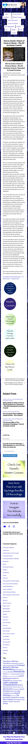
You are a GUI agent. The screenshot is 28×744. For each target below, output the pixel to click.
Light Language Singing (9, 592)
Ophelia (5, 614)
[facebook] (9, 526)
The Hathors (6, 644)
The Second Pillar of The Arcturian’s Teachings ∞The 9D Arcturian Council (13, 424)
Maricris (5, 600)
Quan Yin (5, 619)
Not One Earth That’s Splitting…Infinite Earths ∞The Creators (13, 414)
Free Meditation (9, 26)
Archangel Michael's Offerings (11, 558)
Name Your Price (13, 20)
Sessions (6, 17)
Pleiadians (5, 617)
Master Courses (17, 17)
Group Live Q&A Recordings (10, 583)
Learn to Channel (13, 23)
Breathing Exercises (8, 567)
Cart (21, 29)
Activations (6, 550)
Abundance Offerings (8, 547)
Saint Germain (6, 622)
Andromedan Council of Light (11, 553)
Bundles (5, 569)
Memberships (6, 611)
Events (4, 575)
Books (13, 29)
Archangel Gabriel (7, 556)
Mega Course (6, 606)
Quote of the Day (7, 399)
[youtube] (5, 526)
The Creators (15, 411)
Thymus (5, 647)
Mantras (5, 597)
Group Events (17, 14)
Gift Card (5, 578)
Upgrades (5, 650)
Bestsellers (6, 561)
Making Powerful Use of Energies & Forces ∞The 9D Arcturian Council (15, 379)
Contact (14, 33)
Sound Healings (7, 628)
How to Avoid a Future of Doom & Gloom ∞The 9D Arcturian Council (14, 43)
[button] (14, 737)
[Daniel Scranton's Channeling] (14, 7)
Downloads (6, 572)
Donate (19, 26)
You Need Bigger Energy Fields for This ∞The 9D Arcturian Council (13, 383)
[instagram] (14, 526)
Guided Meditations (8, 586)
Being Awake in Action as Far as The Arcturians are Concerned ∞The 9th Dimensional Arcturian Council (14, 405)
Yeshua (5, 653)
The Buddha (6, 636)
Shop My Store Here (14, 743)
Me (6, 29)
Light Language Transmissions (11, 594)
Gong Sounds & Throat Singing (11, 581)
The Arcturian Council (9, 633)
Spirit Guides (6, 631)
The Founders (6, 642)
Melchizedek (6, 608)
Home (6, 14)
